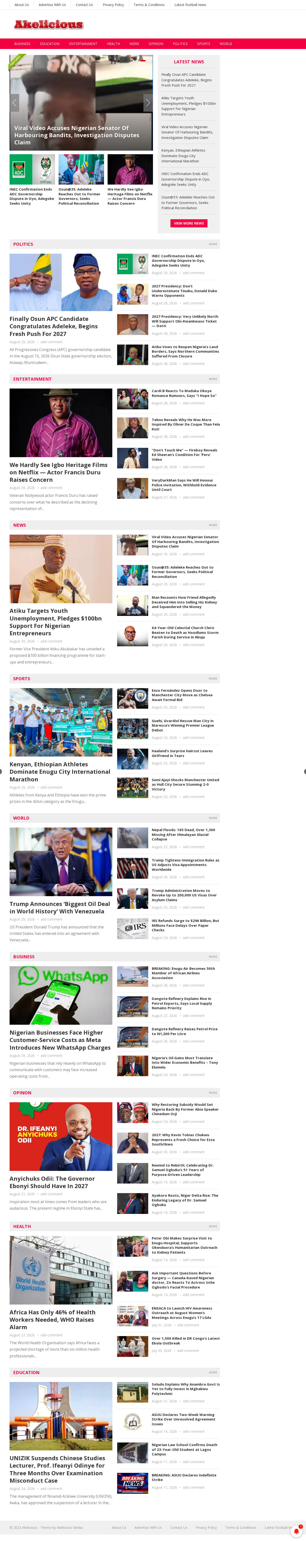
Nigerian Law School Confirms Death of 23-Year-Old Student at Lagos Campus (184, 1449)
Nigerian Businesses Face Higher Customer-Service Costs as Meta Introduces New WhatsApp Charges (60, 1039)
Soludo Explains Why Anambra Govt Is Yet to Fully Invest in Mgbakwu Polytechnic (186, 1389)
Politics (180, 43)
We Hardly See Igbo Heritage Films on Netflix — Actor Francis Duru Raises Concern (130, 196)
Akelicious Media (70, 1527)
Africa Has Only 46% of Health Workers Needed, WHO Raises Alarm (53, 1319)
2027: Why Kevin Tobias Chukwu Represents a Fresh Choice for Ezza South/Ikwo (183, 1139)
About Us (22, 4)
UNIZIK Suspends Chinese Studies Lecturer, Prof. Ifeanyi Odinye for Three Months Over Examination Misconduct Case (57, 1469)
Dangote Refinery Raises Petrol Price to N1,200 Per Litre (185, 1031)
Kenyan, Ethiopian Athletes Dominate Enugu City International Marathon (183, 155)
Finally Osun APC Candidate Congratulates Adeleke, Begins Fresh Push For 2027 (186, 80)
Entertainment (83, 43)
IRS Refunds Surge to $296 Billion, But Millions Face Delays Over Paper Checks (185, 925)
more (213, 244)
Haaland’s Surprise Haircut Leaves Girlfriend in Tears (182, 753)
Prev (14, 103)
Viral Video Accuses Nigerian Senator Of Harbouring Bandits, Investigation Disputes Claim (76, 135)
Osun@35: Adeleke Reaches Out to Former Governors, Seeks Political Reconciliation (79, 196)
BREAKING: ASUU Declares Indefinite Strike (184, 1477)
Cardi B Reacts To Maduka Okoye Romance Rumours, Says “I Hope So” (184, 393)
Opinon (22, 1093)
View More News (189, 223)
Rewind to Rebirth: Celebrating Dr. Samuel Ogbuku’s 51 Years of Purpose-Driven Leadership (183, 1170)
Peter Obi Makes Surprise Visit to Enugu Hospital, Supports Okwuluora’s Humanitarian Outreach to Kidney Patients (184, 1245)
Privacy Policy (113, 4)
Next (148, 103)
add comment (51, 342)
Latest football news (190, 4)
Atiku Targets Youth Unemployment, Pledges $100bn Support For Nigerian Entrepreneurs (56, 622)
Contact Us (84, 4)
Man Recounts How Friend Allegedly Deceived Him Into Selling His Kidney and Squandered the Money (184, 602)
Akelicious (29, 1527)
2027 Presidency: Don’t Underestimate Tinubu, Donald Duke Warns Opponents (184, 291)
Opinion (156, 43)
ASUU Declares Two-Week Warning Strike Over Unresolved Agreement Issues (183, 1419)
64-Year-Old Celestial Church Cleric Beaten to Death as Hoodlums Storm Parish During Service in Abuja (185, 632)
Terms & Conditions (149, 4)
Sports (203, 43)
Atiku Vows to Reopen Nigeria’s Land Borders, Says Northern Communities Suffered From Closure (185, 351)
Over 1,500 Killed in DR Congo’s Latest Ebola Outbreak (186, 1340)
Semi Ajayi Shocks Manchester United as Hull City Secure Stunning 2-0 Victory (185, 784)
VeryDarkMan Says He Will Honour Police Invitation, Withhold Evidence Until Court (184, 485)
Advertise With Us (52, 4)
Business (22, 43)
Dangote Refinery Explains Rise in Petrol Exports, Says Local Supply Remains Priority (182, 1003)
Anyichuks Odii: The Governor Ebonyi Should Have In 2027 (52, 1182)
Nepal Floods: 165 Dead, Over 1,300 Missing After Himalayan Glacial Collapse (183, 834)
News (134, 43)
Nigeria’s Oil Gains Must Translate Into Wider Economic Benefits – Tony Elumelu (185, 1062)
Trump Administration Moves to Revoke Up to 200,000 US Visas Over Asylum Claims (184, 895)
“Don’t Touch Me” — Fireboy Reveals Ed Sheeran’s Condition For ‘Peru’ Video (184, 455)
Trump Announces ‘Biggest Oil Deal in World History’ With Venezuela (60, 907)
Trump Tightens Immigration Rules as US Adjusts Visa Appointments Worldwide (185, 865)
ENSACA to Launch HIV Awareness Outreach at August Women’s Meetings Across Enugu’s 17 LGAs (182, 1313)
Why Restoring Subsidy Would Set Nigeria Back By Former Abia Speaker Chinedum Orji (185, 1109)
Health (113, 43)
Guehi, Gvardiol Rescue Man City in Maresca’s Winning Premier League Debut (183, 725)
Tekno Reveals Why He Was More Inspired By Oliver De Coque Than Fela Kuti (186, 424)
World (226, 43)
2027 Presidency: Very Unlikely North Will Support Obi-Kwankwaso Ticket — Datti (185, 321)
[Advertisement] (209, 24)
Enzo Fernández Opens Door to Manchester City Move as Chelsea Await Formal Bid (182, 695)
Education (50, 43)
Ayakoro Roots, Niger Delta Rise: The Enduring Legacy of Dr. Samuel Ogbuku (185, 1200)
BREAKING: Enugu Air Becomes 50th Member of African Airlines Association (183, 973)
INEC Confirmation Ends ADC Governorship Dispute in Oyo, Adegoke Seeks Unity (32, 196)
